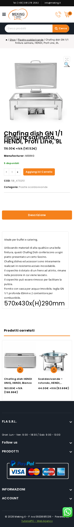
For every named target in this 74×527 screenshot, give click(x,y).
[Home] (6, 39)
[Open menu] (5, 14)
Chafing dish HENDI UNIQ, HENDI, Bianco (18, 381)
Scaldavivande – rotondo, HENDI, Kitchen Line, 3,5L (50, 383)
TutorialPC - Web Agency (37, 521)
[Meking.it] (18, 14)
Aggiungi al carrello (39, 171)
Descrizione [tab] (37, 215)
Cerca (63, 28)
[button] (67, 59)
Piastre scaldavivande (33, 187)
